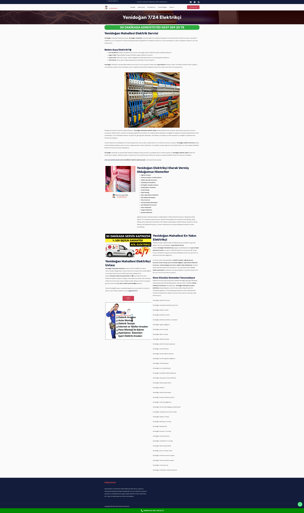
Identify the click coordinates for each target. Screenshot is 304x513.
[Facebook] (191, 2)
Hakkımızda (141, 7)
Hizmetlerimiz (151, 7)
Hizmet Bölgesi (162, 7)
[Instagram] (195, 2)
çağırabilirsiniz (133, 290)
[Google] (199, 2)
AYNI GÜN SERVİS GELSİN (112, 160)
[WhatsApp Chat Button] (300, 504)
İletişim (171, 7)
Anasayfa (132, 7)
